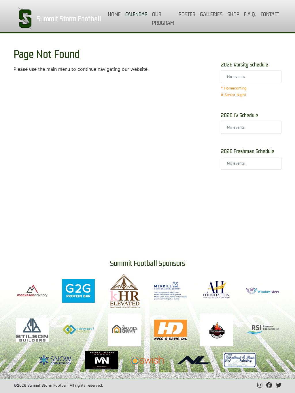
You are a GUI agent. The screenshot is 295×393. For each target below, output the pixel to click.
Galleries (211, 14)
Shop (233, 14)
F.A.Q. (250, 14)
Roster (187, 14)
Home (115, 14)
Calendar (137, 14)
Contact (270, 14)
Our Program (163, 18)
